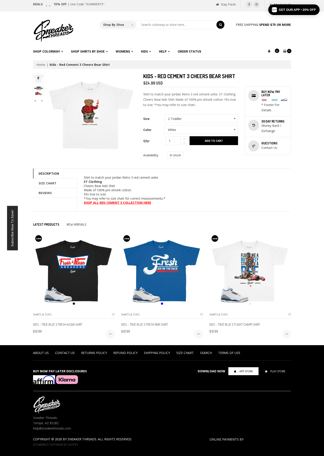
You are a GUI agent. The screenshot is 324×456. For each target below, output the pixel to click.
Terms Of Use (229, 353)
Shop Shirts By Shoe (88, 51)
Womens (123, 51)
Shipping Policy (157, 353)
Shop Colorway (46, 51)
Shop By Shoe (113, 25)
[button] (294, 9)
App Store (246, 371)
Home (40, 64)
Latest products (46, 224)
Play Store (277, 371)
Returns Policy (94, 353)
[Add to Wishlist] (113, 314)
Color (147, 130)
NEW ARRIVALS (76, 224)
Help (163, 51)
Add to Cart (214, 141)
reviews (45, 193)
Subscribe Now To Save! (12, 228)
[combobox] (176, 25)
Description (49, 173)
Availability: (151, 155)
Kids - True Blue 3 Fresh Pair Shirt (144, 324)
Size (146, 119)
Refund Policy (125, 353)
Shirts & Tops (42, 314)
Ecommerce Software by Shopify (55, 444)
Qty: (146, 141)
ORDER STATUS (189, 51)
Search (206, 353)
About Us (41, 353)
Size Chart (47, 183)
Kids (144, 51)
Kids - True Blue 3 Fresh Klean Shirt (57, 324)
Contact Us (65, 353)
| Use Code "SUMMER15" (79, 4)
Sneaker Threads (82, 439)
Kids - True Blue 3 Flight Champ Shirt (234, 324)
